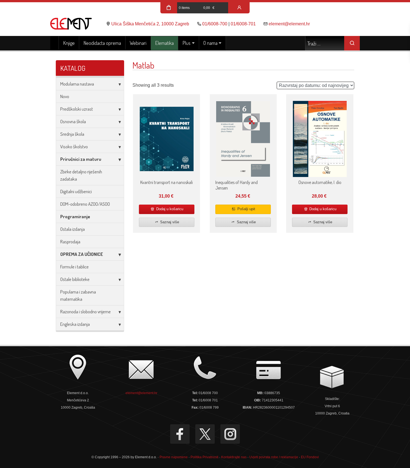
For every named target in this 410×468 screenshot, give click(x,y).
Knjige (69, 43)
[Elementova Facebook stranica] (180, 434)
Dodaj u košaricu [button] (169, 209)
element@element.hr (289, 23)
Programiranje (75, 216)
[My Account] (239, 7)
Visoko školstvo (74, 146)
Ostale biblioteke (75, 279)
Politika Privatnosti (204, 457)
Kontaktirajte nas (234, 457)
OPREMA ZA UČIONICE (81, 254)
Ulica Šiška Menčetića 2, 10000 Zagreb (150, 23)
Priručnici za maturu (80, 159)
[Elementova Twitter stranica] (205, 434)
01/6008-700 (214, 23)
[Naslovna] (54, 43)
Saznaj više (169, 222)
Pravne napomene (174, 457)
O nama (210, 43)
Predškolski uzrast (76, 109)
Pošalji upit (245, 209)
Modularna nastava (77, 84)
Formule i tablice (74, 267)
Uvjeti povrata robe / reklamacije (273, 457)
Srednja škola (72, 134)
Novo (64, 96)
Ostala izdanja (72, 229)
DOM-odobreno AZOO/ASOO (85, 204)
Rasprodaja (70, 241)
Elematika (164, 43)
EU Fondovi (310, 457)
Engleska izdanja (75, 324)
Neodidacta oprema (102, 43)
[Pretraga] (352, 43)
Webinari (138, 43)
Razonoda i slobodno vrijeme (85, 311)
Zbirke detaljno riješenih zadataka (81, 175)
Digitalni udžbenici (76, 191)
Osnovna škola (73, 121)
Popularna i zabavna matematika (78, 295)
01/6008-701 (243, 23)
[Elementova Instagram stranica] (230, 434)
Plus (186, 43)
